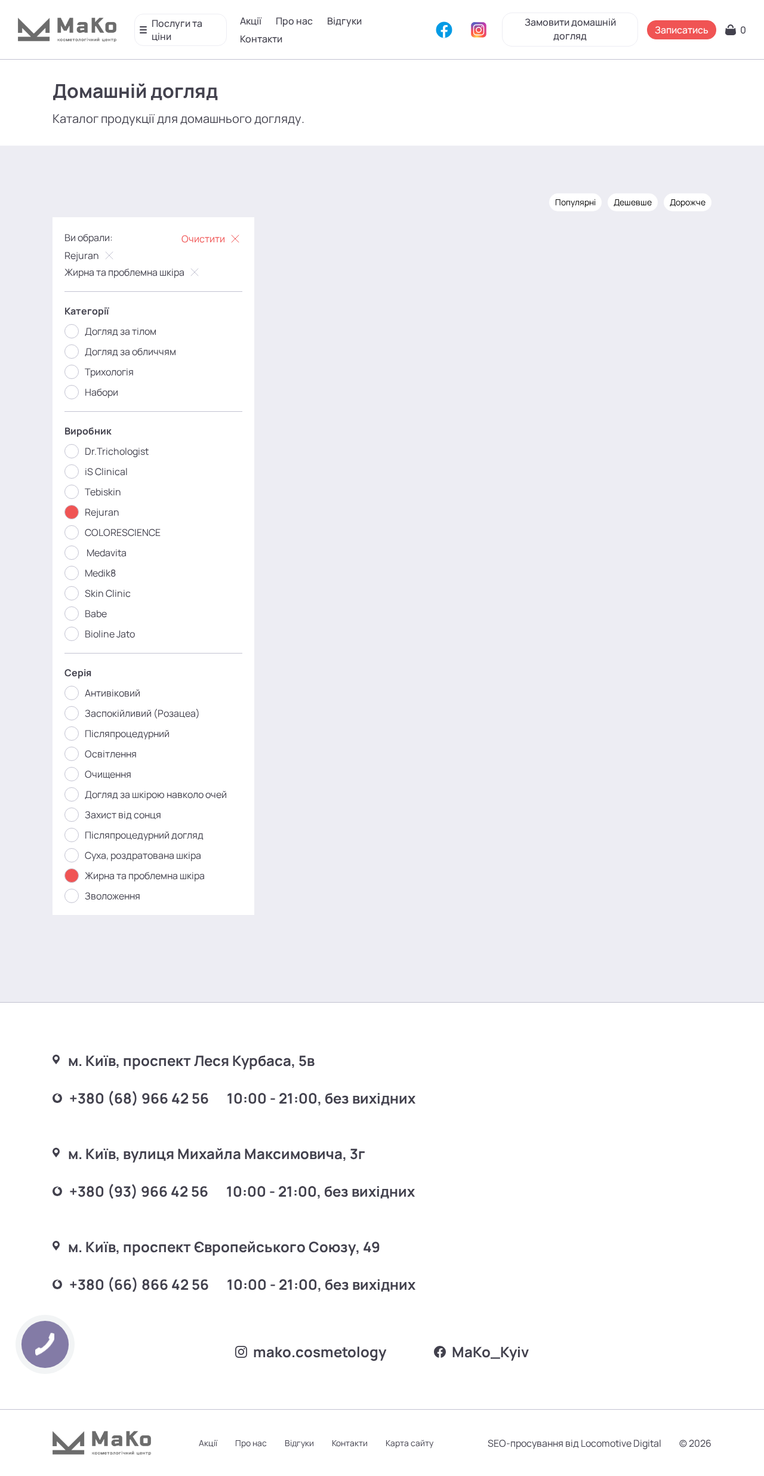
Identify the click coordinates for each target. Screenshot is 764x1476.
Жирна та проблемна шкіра (124, 272)
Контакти (261, 38)
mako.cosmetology (319, 1351)
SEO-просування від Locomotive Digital (574, 1443)
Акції (250, 20)
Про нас (294, 20)
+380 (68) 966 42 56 (139, 1098)
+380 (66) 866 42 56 (139, 1284)
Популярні (575, 202)
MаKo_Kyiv (490, 1351)
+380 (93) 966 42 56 (138, 1191)
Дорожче (688, 202)
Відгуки (344, 20)
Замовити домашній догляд (570, 29)
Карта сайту (409, 1443)
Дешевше (633, 202)
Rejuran (81, 255)
